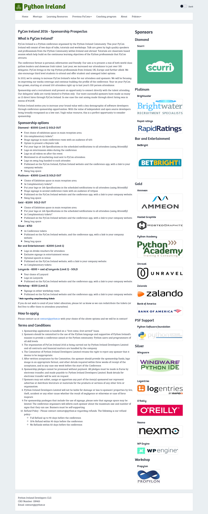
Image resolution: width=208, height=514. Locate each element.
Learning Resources (57, 16)
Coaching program (106, 16)
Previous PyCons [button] (81, 16)
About (124, 16)
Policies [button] (136, 16)
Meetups (37, 16)
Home (25, 16)
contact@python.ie (50, 318)
